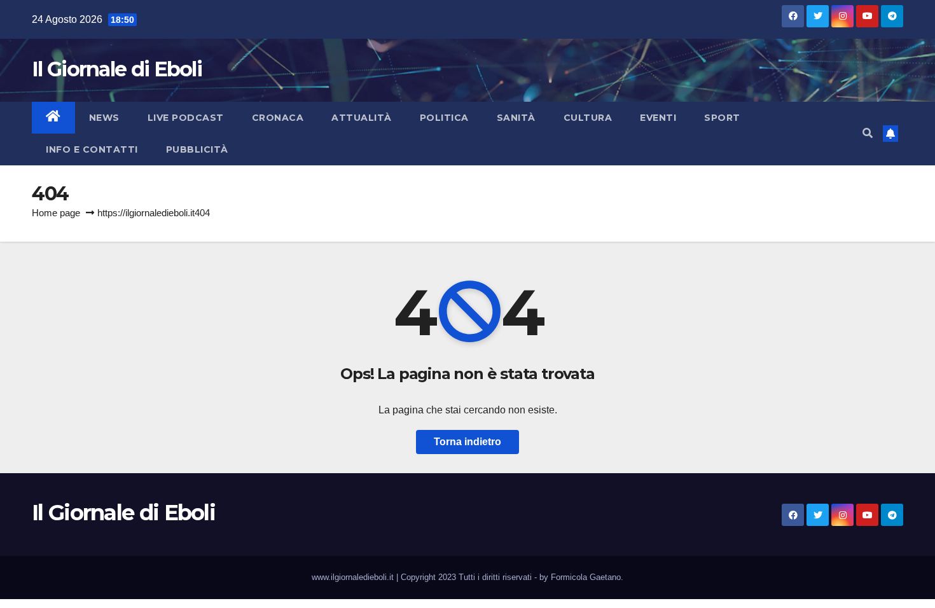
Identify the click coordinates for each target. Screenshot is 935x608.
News (104, 117)
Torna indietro (467, 441)
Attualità (361, 117)
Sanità (516, 117)
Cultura (588, 117)
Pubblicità (197, 149)
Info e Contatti (92, 149)
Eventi (658, 117)
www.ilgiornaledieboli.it (354, 577)
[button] (867, 133)
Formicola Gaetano (586, 577)
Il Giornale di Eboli (117, 69)
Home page (56, 212)
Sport (722, 117)
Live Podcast (186, 117)
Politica (444, 117)
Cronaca (278, 117)
